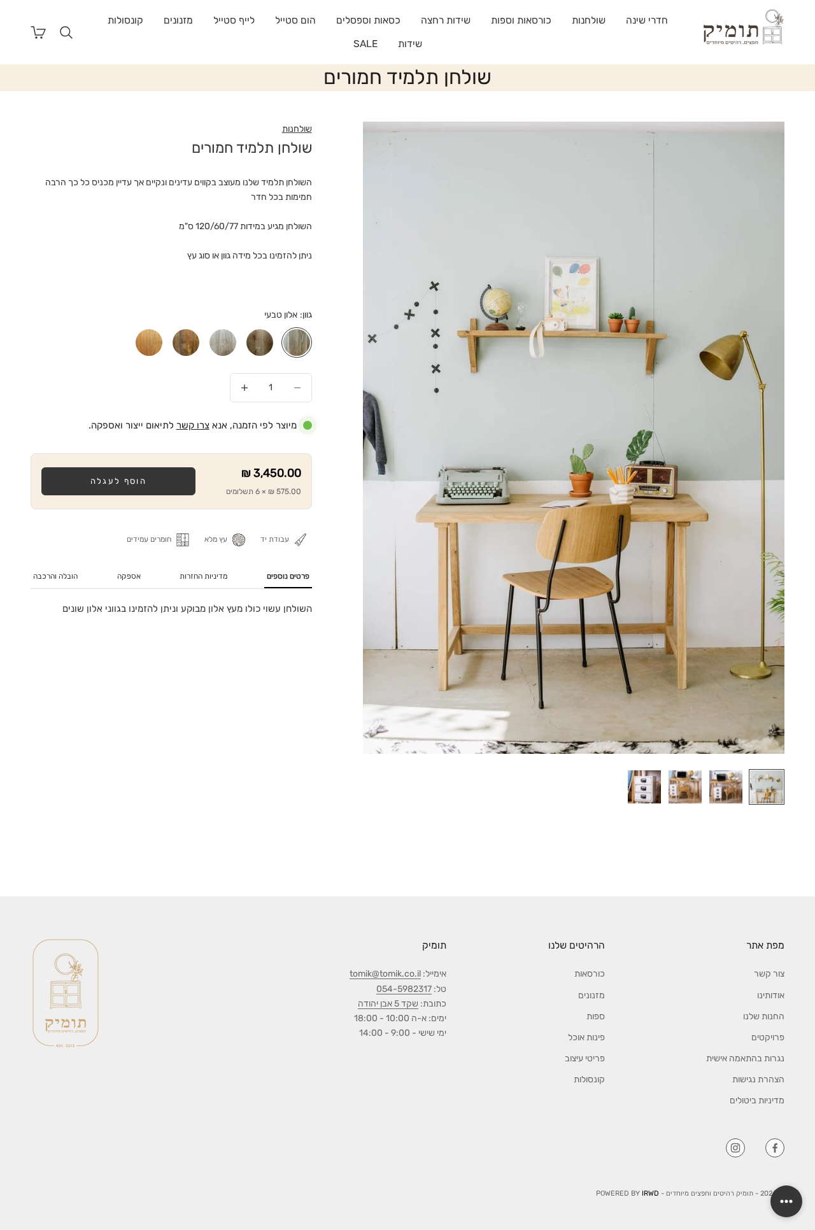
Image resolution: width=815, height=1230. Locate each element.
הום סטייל (295, 20)
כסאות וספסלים (368, 20)
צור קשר (769, 973)
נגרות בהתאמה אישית (745, 1058)
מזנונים (178, 20)
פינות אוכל (586, 1037)
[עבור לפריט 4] (644, 787)
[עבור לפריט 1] (766, 787)
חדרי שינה (647, 20)
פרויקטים (767, 1037)
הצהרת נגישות (758, 1079)
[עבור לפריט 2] (726, 787)
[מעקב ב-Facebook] (774, 1147)
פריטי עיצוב (585, 1058)
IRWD (650, 1193)
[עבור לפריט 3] (685, 787)
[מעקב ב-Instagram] (735, 1147)
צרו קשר (192, 425)
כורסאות (589, 973)
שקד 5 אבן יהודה (388, 1003)
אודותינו (770, 995)
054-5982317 (404, 989)
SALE (365, 44)
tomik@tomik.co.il (385, 973)
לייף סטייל (234, 20)
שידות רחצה (446, 20)
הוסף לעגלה (118, 481)
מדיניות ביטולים (757, 1100)
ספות (595, 1016)
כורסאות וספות (521, 20)
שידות (410, 44)
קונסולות (125, 20)
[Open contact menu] (786, 1201)
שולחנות (589, 20)
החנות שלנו (763, 1016)
